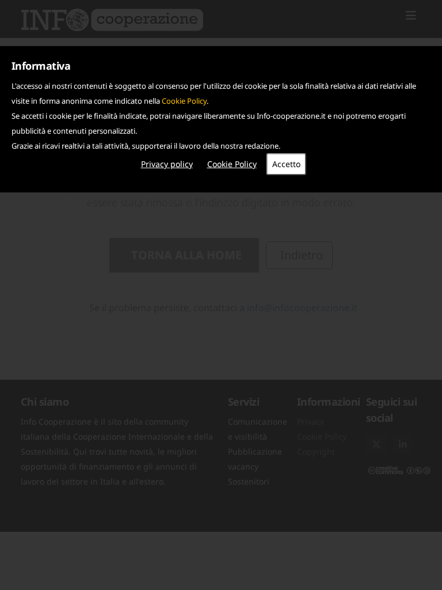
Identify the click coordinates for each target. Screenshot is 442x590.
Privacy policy (167, 163)
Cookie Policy (184, 101)
